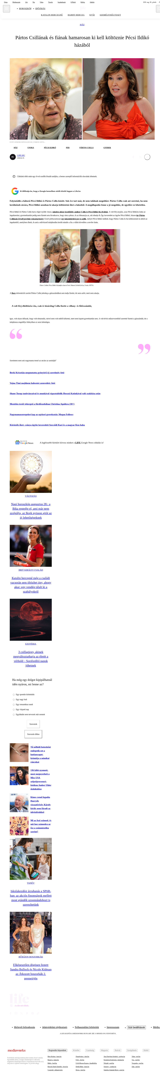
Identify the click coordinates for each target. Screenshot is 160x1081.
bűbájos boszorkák (31, 957)
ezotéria (30, 644)
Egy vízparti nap (22, 709)
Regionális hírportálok (57, 1050)
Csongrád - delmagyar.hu (55, 1070)
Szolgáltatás (132, 1050)
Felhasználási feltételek (87, 1027)
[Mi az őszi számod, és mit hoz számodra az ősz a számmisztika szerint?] (19, 826)
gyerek (107, 148)
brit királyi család (31, 570)
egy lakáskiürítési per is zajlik (73, 219)
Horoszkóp (25, 8)
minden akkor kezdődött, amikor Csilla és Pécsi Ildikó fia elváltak (80, 212)
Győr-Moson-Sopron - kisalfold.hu (86, 1063)
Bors (14, 293)
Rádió (146, 1050)
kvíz (92, 15)
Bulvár (117, 1050)
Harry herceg (76, 15)
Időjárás (40, 8)
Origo (6, 2)
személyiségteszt (110, 15)
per (68, 148)
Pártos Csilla (87, 148)
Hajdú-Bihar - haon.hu (82, 1067)
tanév (30, 883)
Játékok (92, 2)
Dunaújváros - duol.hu (82, 1056)
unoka (31, 148)
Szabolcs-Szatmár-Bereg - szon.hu (114, 1070)
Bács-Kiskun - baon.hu (54, 1056)
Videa (41, 2)
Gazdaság (90, 1050)
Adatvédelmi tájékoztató (54, 1027)
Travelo (50, 2)
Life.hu (21, 155)
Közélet (76, 1050)
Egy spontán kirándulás (25, 694)
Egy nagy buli (21, 699)
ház (82, 25)
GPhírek (73, 2)
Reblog (83, 2)
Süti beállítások (136, 1027)
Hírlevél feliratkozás (24, 1027)
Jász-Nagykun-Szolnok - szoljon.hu (114, 1056)
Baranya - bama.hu (53, 1060)
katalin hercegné (52, 15)
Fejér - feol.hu (80, 1060)
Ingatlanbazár (62, 2)
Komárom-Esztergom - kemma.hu (114, 1060)
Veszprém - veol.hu (137, 1063)
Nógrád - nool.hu (109, 1063)
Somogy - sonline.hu (110, 1067)
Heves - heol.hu (80, 1070)
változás (31, 496)
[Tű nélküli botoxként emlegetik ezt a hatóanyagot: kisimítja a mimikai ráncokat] (19, 752)
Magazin (104, 1050)
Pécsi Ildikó (50, 148)
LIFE (78, 442)
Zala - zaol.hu (136, 1067)
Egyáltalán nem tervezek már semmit (30, 714)
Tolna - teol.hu (136, 1056)
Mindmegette (16, 2)
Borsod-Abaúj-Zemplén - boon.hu (58, 1067)
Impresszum (113, 1027)
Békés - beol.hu (52, 1063)
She (34, 2)
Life (26, 2)
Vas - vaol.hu (136, 1060)
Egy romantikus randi (24, 704)
